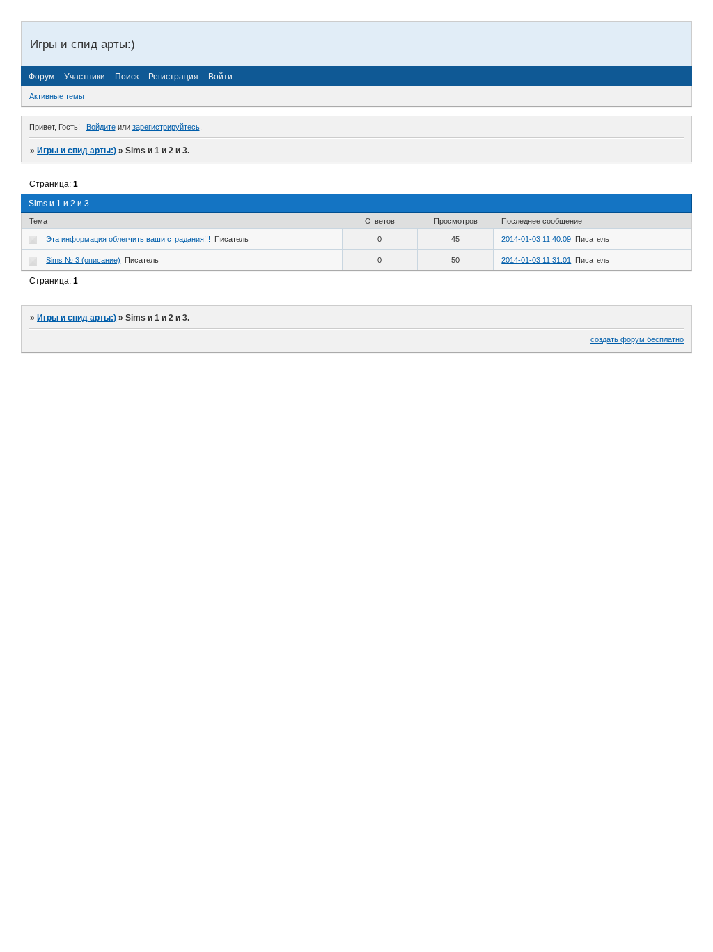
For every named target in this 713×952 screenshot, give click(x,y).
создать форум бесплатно (637, 339)
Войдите (101, 127)
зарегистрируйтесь (166, 127)
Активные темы (56, 96)
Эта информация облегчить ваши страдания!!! (128, 239)
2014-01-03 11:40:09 (536, 239)
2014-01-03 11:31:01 (536, 260)
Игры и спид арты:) (76, 150)
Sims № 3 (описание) (83, 260)
